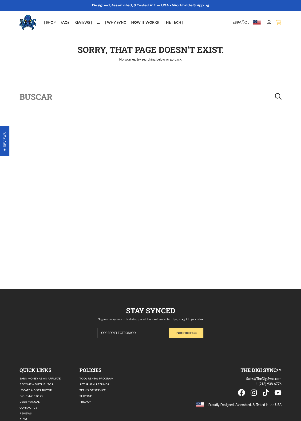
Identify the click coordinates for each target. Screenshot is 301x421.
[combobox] (150, 96)
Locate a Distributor (36, 390)
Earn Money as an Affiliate (40, 378)
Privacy (85, 401)
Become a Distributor (36, 384)
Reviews (26, 413)
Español (241, 22)
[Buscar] (278, 96)
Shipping (85, 396)
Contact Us (28, 407)
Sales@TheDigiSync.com (263, 379)
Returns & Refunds (94, 384)
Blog (23, 419)
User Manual (30, 401)
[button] (278, 22)
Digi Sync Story (31, 396)
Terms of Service (92, 390)
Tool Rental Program (96, 378)
